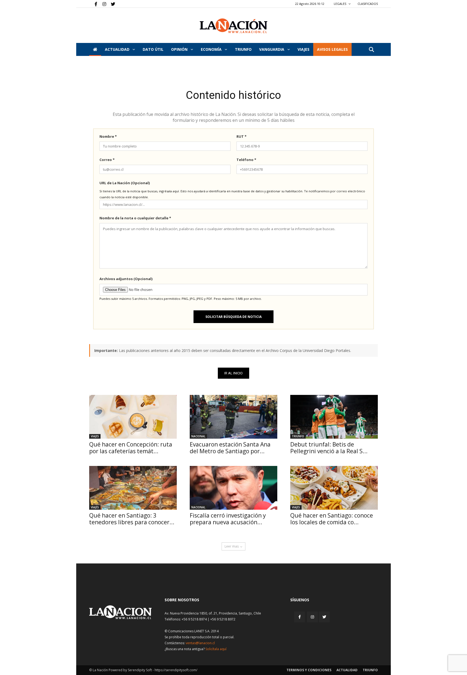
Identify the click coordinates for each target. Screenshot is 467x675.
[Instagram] (102, 4)
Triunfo (243, 49)
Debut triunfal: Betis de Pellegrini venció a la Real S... (329, 448)
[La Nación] (233, 25)
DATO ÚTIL (153, 49)
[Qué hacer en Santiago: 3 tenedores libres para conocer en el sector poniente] (133, 488)
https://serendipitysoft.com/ (176, 670)
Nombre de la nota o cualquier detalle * (135, 218)
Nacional (198, 436)
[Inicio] (95, 49)
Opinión (180, 49)
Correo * (107, 159)
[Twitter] (111, 4)
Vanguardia (272, 49)
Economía (212, 49)
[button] (371, 49)
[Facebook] (93, 4)
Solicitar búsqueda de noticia (233, 316)
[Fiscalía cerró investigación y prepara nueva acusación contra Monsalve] (233, 488)
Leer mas (232, 546)
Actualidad (118, 49)
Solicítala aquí (215, 649)
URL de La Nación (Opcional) (124, 182)
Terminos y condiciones (308, 670)
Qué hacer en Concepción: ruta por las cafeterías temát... (130, 448)
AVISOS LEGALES (332, 49)
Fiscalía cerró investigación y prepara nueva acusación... (228, 519)
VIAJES (303, 49)
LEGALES (340, 4)
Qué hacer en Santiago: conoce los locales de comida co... (331, 519)
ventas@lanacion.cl (200, 643)
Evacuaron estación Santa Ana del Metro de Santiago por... (230, 448)
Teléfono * (246, 159)
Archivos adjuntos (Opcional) (125, 278)
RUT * (241, 136)
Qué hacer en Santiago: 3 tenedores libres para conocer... (131, 519)
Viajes (95, 436)
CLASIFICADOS (368, 4)
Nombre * (108, 136)
